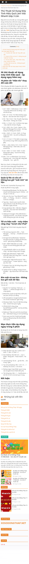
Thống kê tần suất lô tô (8, 432)
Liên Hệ (3, 544)
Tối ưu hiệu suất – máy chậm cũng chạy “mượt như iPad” (14, 60)
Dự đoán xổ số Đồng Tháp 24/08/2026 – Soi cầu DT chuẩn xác (20, 472)
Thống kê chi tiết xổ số (7, 429)
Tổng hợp (9, 5)
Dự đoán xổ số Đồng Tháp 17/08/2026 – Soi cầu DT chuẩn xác (20, 480)
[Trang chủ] (2, 2)
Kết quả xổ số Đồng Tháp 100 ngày (11, 407)
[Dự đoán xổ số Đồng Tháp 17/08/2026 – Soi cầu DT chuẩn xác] (6, 479)
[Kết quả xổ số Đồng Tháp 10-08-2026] (6, 505)
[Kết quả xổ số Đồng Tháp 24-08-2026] (6, 491)
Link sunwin (3, 559)
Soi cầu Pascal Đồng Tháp (8, 427)
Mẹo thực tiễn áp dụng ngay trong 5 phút (13, 66)
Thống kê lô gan (5, 416)
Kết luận (5, 68)
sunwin (11, 561)
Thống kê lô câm (6, 413)
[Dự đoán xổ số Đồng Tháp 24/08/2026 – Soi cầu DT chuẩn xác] (6, 471)
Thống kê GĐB (5, 410)
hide (17, 46)
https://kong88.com (15, 550)
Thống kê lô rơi (5, 418)
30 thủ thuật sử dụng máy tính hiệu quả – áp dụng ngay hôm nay (14, 50)
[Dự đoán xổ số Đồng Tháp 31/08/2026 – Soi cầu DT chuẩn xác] (14, 440)
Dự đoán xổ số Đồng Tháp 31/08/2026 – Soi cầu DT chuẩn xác (13, 456)
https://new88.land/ (12, 554)
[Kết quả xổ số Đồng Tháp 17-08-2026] (6, 498)
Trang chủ (3, 5)
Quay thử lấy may (6, 424)
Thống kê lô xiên (6, 421)
